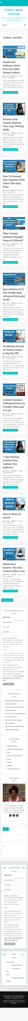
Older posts (7, 600)
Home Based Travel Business (15, 756)
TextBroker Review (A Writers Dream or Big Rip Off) (13, 350)
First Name (6, 627)
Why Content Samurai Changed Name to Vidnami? (13, 237)
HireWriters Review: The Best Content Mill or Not (14, 568)
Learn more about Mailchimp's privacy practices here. (13, 678)
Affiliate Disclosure (17, 965)
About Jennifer (10, 962)
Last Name (6, 631)
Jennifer (7, 76)
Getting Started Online (18, 978)
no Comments (9, 78)
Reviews (9, 762)
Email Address (8, 622)
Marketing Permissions (10, 638)
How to (9, 759)
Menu (5, 25)
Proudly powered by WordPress (13, 1000)
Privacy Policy (15, 968)
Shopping (9, 765)
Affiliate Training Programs (14, 749)
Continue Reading (10, 92)
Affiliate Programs (12, 746)
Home (8, 974)
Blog (8, 752)
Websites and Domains (13, 769)
